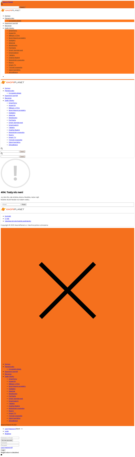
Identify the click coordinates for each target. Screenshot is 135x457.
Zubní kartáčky (14, 70)
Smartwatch (13, 53)
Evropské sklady (15, 21)
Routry (11, 62)
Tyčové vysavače (15, 67)
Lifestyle (12, 43)
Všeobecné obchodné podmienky (18, 221)
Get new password (7, 440)
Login (7, 431)
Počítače (12, 48)
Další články (9, 28)
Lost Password (10, 429)
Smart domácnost (16, 50)
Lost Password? (7, 447)
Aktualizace (13, 72)
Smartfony (13, 31)
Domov (7, 16)
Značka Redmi (14, 58)
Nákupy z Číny (14, 35)
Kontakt (8, 216)
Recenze (8, 26)
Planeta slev (9, 18)
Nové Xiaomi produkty (17, 38)
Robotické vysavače (16, 60)
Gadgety (12, 40)
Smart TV (12, 65)
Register (8, 434)
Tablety (12, 55)
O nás (7, 219)
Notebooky (13, 45)
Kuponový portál (11, 23)
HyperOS (12, 33)
